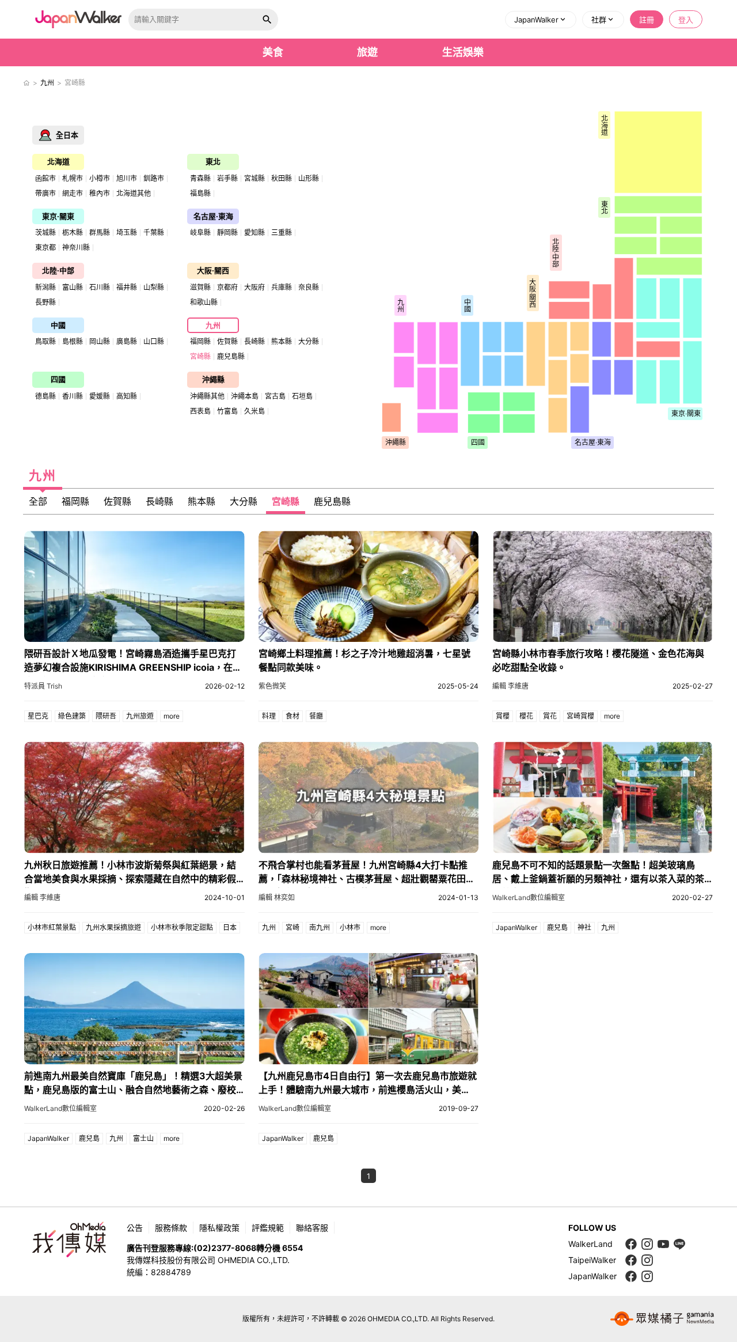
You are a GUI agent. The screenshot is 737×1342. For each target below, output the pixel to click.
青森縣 (200, 178)
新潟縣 (45, 287)
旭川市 (126, 178)
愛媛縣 (99, 396)
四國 (58, 379)
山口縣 (153, 341)
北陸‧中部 (58, 270)
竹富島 (227, 411)
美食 (273, 52)
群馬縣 (99, 232)
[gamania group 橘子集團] (662, 1318)
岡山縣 (99, 341)
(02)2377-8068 (224, 1248)
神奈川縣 (76, 247)
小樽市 (99, 178)
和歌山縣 (204, 302)
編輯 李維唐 (510, 686)
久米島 (254, 411)
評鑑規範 (268, 1228)
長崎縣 (254, 341)
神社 (584, 927)
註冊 (646, 19)
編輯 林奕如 (277, 897)
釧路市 (153, 178)
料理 (269, 716)
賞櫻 (503, 716)
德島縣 (45, 396)
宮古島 (275, 396)
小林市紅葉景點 (52, 927)
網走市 (72, 193)
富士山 (143, 1138)
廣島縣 (126, 341)
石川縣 (99, 287)
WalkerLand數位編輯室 (528, 897)
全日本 (67, 134)
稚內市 (99, 193)
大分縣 (308, 341)
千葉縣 (153, 232)
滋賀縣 (200, 287)
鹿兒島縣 (231, 356)
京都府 (227, 287)
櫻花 (526, 716)
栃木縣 (72, 232)
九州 (47, 82)
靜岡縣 (227, 232)
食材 (292, 716)
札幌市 (72, 178)
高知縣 (126, 396)
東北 (213, 161)
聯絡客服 (312, 1228)
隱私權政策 (219, 1228)
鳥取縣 (45, 341)
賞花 (550, 716)
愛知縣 (254, 232)
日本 (230, 927)
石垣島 (302, 396)
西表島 (200, 411)
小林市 (350, 927)
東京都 (45, 247)
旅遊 (367, 52)
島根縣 (72, 341)
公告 (135, 1228)
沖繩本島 (245, 396)
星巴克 (38, 716)
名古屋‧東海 (213, 216)
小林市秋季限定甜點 (182, 927)
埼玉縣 (126, 232)
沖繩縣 (213, 379)
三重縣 (281, 232)
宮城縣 (254, 178)
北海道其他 (133, 193)
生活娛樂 (463, 52)
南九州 (319, 927)
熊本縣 (281, 341)
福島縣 (200, 193)
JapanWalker (516, 927)
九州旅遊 (140, 716)
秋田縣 (281, 178)
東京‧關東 (58, 216)
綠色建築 (72, 716)
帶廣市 (45, 193)
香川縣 (72, 396)
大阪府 (254, 287)
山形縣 (308, 178)
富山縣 (72, 287)
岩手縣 (227, 178)
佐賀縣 (227, 341)
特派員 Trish (43, 686)
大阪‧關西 (213, 270)
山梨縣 (153, 287)
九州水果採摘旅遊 (113, 927)
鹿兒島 (557, 927)
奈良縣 (308, 287)
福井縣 (126, 287)
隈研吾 (106, 716)
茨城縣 (45, 232)
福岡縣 (200, 341)
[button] (540, 19)
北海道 (58, 161)
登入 (685, 19)
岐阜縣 (200, 232)
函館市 (45, 178)
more (172, 716)
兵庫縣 (281, 287)
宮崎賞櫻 (580, 716)
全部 (38, 501)
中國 (58, 325)
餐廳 (316, 716)
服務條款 (171, 1228)
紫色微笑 (272, 686)
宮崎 (292, 927)
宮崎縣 (200, 356)
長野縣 (45, 302)
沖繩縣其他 (207, 396)
